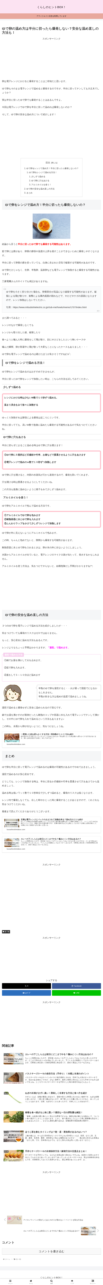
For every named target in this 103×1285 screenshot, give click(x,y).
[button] (95, 700)
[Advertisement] (51, 58)
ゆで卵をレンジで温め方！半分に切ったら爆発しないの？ (52, 168)
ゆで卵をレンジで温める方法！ (43, 172)
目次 (48, 162)
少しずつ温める (38, 176)
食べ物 (7, 932)
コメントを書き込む (51, 1251)
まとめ (29, 193)
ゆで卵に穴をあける (40, 180)
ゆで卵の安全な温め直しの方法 (40, 189)
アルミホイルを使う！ (41, 184)
